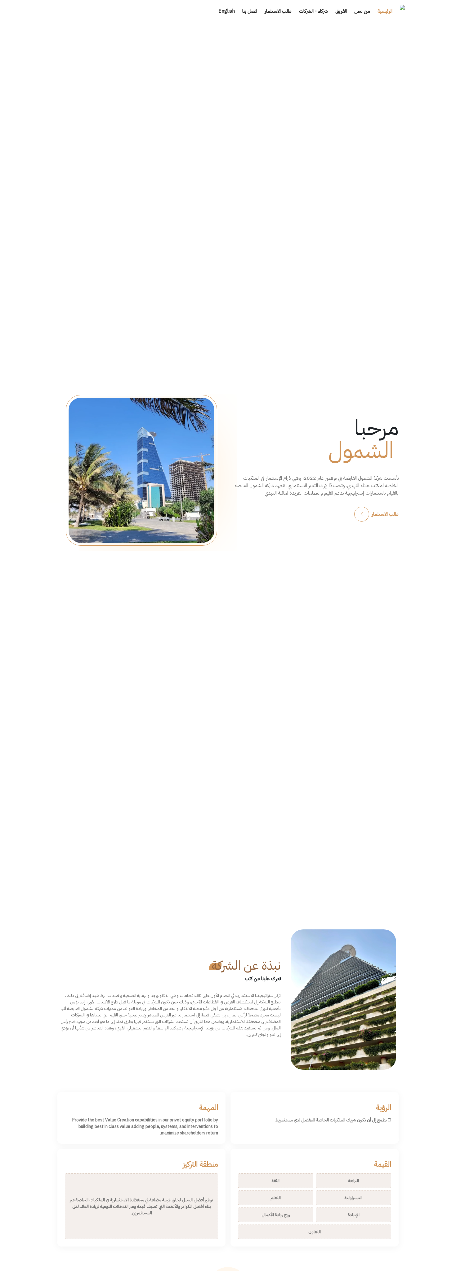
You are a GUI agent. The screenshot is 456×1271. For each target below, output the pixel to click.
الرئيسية (385, 11)
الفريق (341, 11)
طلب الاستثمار (278, 11)
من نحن (362, 11)
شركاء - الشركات (313, 11)
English (226, 11)
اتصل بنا (249, 11)
